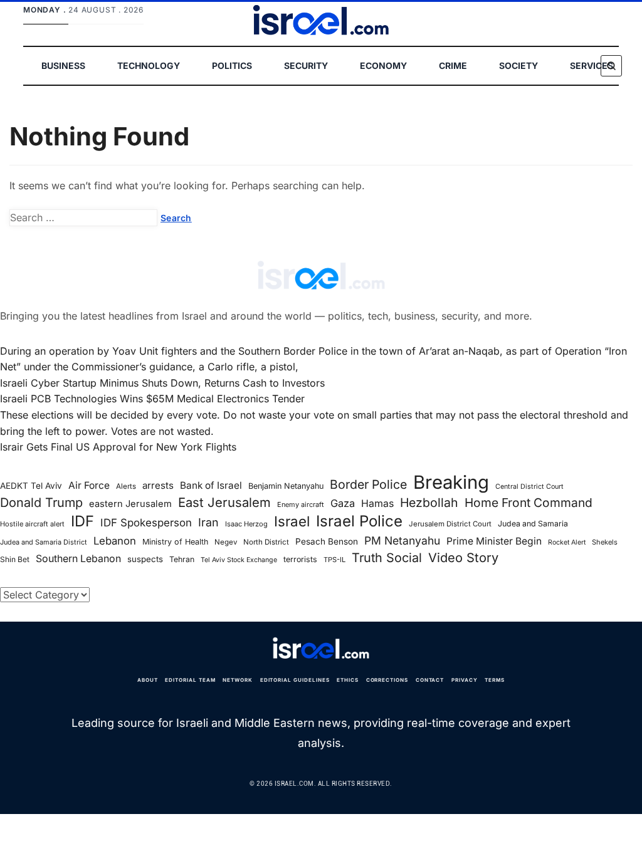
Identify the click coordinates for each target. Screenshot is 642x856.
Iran (208, 522)
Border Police (368, 484)
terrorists (300, 559)
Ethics (348, 680)
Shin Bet (14, 559)
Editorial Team (190, 680)
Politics (232, 65)
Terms (495, 680)
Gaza (342, 503)
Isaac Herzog (246, 523)
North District (266, 542)
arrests (158, 485)
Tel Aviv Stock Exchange (239, 560)
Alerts (126, 486)
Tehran (181, 559)
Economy (383, 65)
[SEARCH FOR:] (83, 218)
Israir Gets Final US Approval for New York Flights (118, 447)
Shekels (605, 542)
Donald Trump (41, 502)
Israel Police (359, 521)
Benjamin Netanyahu (286, 486)
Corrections (387, 680)
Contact (430, 680)
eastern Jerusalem (130, 503)
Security (306, 65)
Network (238, 680)
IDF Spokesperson (146, 522)
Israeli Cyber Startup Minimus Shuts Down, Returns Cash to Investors (162, 383)
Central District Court (529, 487)
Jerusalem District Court (450, 523)
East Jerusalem (224, 502)
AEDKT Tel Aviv (31, 486)
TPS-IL (334, 559)
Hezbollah (429, 502)
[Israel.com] (321, 648)
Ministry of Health (175, 541)
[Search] (611, 65)
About (147, 680)
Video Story (463, 557)
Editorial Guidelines (295, 680)
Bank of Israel (211, 485)
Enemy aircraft (300, 504)
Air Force (89, 485)
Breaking (451, 482)
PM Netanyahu (402, 540)
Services (591, 65)
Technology (148, 65)
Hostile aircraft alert (32, 523)
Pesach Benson (326, 541)
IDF (82, 521)
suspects (145, 559)
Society (518, 65)
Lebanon (114, 541)
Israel (292, 521)
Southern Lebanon (78, 559)
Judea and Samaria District (43, 542)
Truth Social (387, 557)
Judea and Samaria (533, 523)
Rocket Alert (567, 542)
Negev (225, 542)
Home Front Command (528, 502)
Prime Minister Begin (494, 541)
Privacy (464, 680)
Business (63, 65)
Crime (453, 65)
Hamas (377, 503)
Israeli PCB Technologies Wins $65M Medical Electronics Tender (152, 398)
